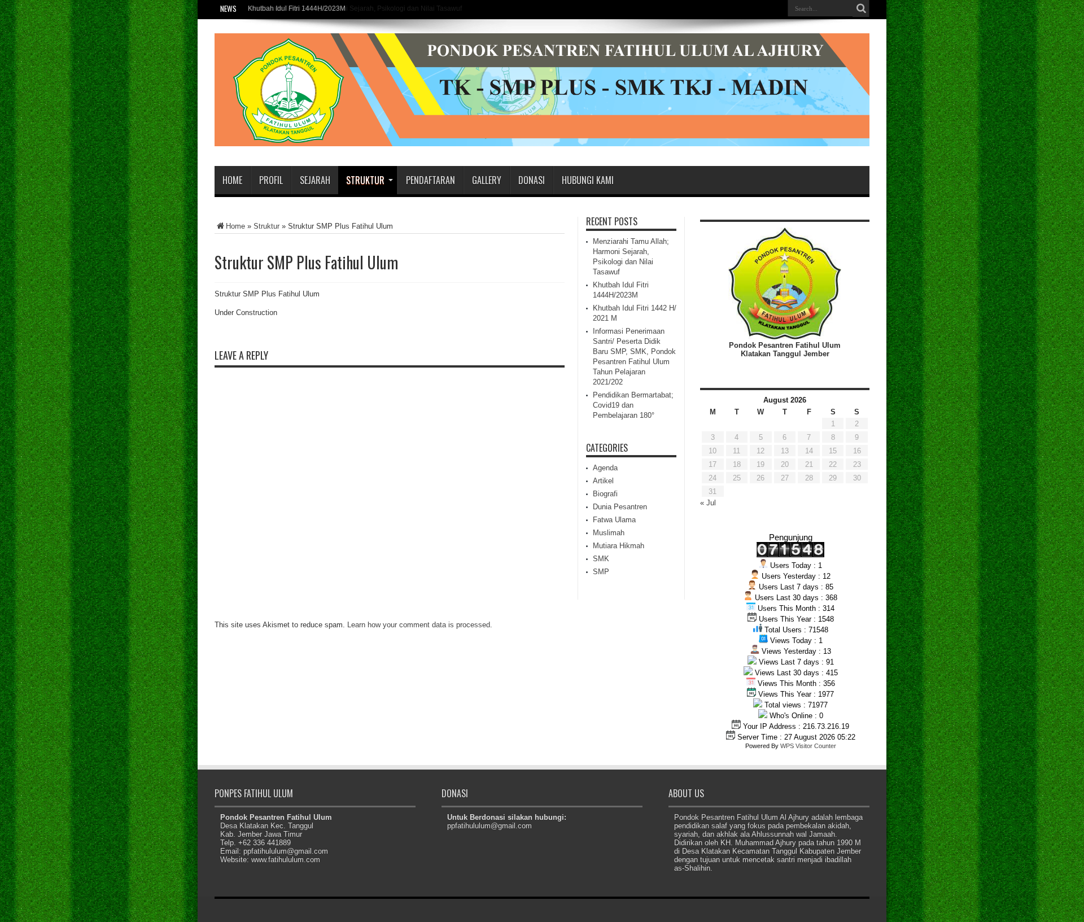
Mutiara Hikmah (618, 545)
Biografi (605, 494)
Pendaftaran (430, 180)
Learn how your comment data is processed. (419, 625)
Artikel (603, 481)
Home (232, 180)
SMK (601, 558)
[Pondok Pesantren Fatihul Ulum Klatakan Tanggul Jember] (542, 137)
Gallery (486, 180)
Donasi (531, 180)
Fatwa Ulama (614, 519)
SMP (601, 571)
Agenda (605, 468)
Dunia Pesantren (620, 506)
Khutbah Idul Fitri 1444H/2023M (297, 8)
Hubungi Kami (588, 180)
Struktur (365, 180)
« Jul (708, 503)
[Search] (861, 8)
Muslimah (608, 532)
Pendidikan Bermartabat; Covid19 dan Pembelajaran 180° (633, 405)
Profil (271, 180)
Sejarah (315, 180)
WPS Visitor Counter (808, 745)
